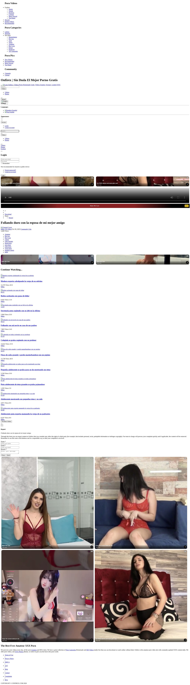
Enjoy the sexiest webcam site (104, 545)
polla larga (8, 247)
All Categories (13, 51)
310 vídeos (8, 229)
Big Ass (11, 39)
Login (7, 126)
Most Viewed (13, 16)
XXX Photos (19, 652)
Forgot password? (10, 170)
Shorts (11, 9)
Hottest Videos (9, 21)
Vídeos (7, 92)
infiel (6, 252)
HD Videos (90, 650)
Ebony (11, 48)
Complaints (8, 676)
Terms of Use (9, 655)
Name (3, 441)
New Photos (8, 59)
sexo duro (8, 245)
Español (14, 110)
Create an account (10, 172)
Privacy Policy (9, 658)
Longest (11, 14)
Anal (10, 41)
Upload (7, 75)
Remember (6, 163)
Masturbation (13, 37)
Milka (2, 229)
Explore (3, 149)
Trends (11, 11)
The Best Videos (6, 421)
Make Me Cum (94, 206)
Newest (7, 20)
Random (11, 13)
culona (7, 239)
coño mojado (9, 241)
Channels (8, 73)
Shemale (7, 33)
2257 (6, 666)
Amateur (11, 44)
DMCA (7, 662)
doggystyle (8, 243)
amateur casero (9, 250)
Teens (10, 42)
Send (8, 455)
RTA (6, 680)
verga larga (8, 248)
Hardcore (12, 49)
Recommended (9, 23)
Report (11, 218)
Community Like (26, 229)
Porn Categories (71, 650)
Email (3, 445)
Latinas (7, 32)
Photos (7, 94)
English (11, 112)
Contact (7, 673)
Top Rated (12, 18)
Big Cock (12, 46)
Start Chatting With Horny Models (11, 183)
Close (3, 455)
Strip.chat (4, 185)
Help (6, 669)
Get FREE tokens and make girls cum (107, 183)
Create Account (9, 127)
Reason (4, 449)
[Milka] (6, 227)
